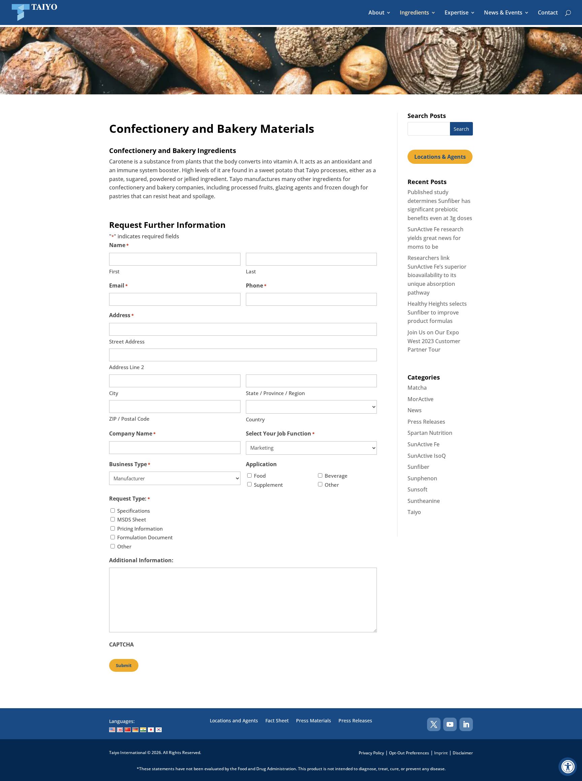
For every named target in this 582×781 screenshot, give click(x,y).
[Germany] (135, 729)
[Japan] (151, 729)
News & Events (503, 13)
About (376, 13)
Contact (548, 13)
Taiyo (414, 512)
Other (332, 484)
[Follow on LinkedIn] (466, 724)
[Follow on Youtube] (450, 724)
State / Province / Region (275, 393)
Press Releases (426, 421)
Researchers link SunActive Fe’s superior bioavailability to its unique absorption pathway (437, 275)
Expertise (456, 13)
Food (260, 475)
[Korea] (159, 729)
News (415, 410)
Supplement (268, 484)
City (113, 393)
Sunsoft (417, 489)
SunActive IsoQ (427, 455)
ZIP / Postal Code (129, 418)
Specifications (133, 510)
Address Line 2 (126, 367)
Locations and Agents (234, 721)
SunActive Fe (424, 444)
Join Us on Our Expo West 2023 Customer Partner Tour (434, 341)
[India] (143, 729)
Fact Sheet (277, 721)
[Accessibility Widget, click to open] (567, 766)
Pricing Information (140, 528)
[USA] (112, 729)
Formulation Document (145, 537)
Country (255, 419)
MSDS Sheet (131, 519)
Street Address (126, 341)
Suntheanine (424, 501)
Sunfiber (418, 467)
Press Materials (313, 721)
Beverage (336, 475)
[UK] (120, 729)
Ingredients (414, 13)
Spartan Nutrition (430, 433)
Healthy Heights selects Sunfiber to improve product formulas (437, 312)
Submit (124, 665)
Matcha (417, 387)
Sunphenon (422, 478)
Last (251, 271)
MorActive (420, 399)
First (114, 271)
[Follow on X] (434, 724)
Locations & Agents (440, 156)
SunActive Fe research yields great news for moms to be (435, 238)
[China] (128, 729)
